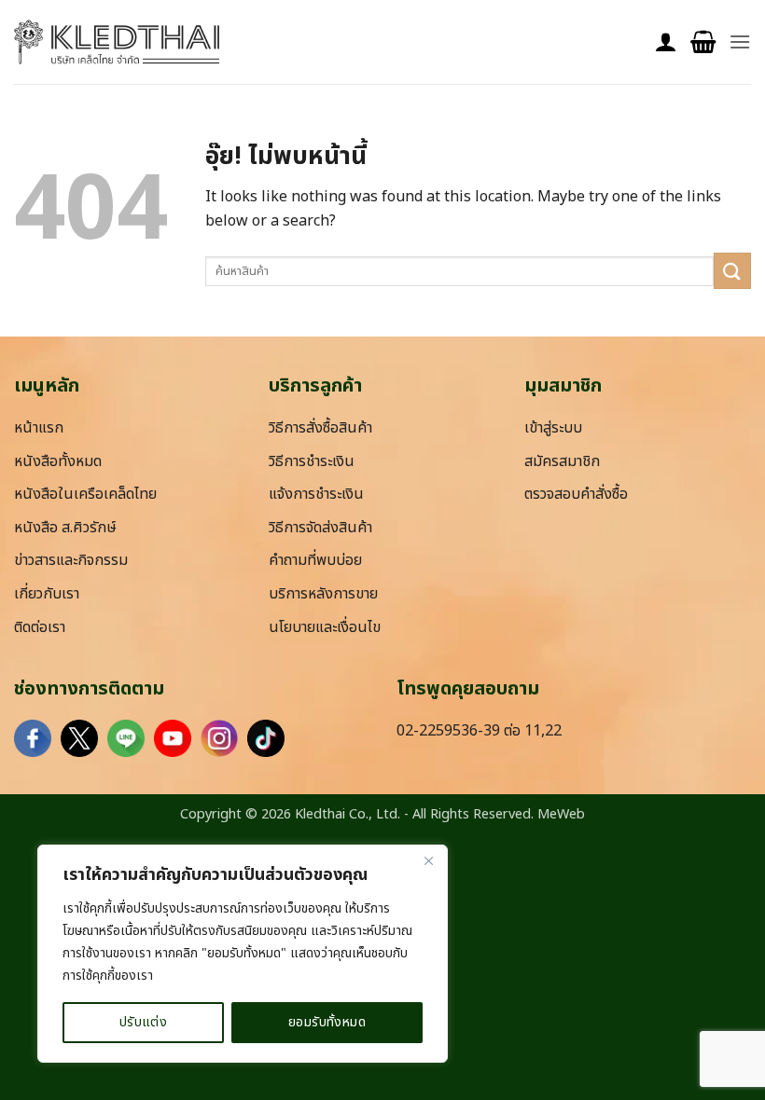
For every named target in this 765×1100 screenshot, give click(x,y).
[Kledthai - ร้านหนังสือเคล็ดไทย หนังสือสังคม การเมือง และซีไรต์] (116, 42)
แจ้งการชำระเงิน (316, 494)
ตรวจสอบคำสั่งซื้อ (576, 494)
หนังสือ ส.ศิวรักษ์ (65, 527)
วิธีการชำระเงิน (312, 461)
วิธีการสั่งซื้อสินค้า (320, 428)
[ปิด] (428, 860)
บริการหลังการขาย (323, 594)
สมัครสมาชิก (562, 461)
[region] (242, 954)
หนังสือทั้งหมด (58, 461)
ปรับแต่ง (143, 1022)
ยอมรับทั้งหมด (327, 1022)
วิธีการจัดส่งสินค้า (320, 527)
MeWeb (561, 814)
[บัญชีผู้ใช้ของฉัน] (666, 42)
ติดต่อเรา (39, 627)
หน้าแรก (38, 428)
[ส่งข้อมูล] (732, 271)
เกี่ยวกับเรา (46, 594)
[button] (703, 42)
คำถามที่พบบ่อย (315, 560)
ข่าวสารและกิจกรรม (71, 560)
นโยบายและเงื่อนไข (325, 627)
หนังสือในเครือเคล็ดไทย (85, 494)
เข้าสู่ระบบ (553, 428)
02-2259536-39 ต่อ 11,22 (479, 731)
